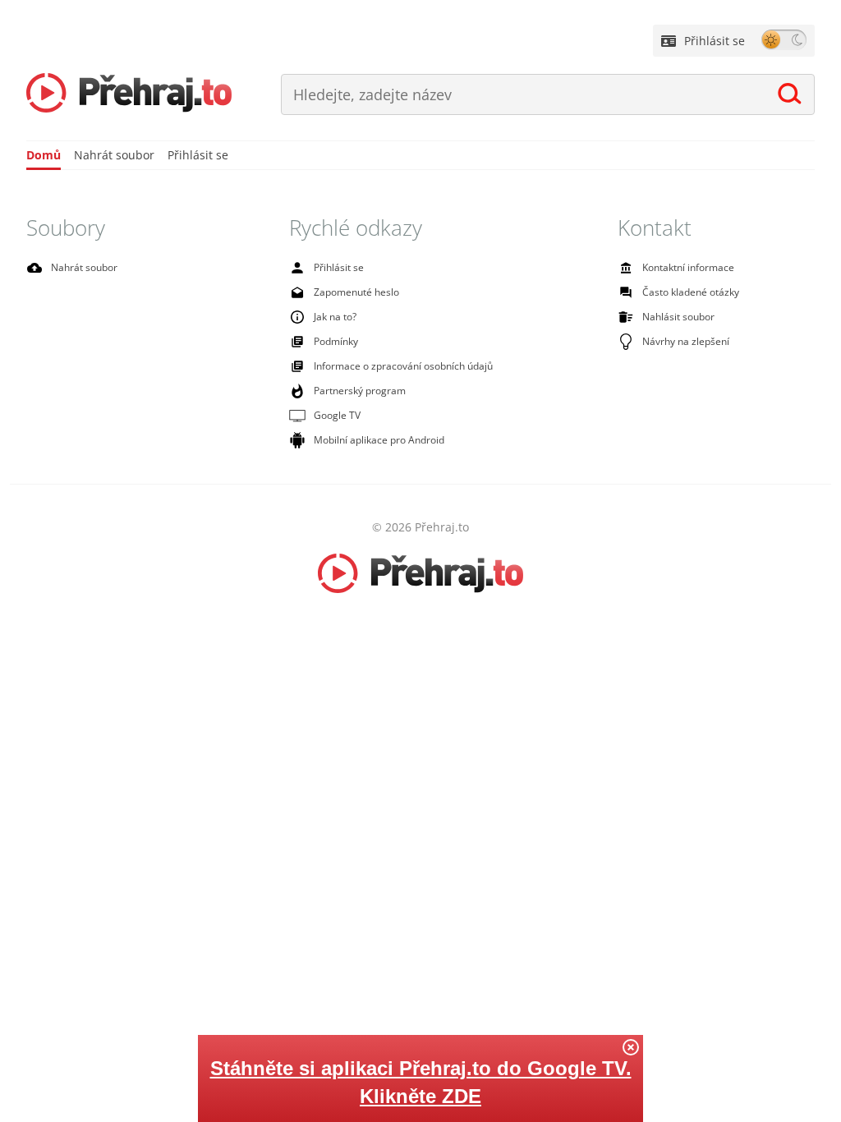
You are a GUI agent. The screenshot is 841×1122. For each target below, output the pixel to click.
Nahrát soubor (114, 155)
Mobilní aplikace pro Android (379, 440)
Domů (43, 155)
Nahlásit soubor (678, 317)
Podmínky (336, 341)
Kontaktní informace (688, 267)
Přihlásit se (714, 40)
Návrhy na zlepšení (685, 341)
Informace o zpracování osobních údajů (403, 366)
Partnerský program (360, 391)
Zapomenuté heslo (356, 292)
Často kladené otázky (690, 292)
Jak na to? (335, 317)
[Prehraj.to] (129, 94)
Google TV (337, 415)
